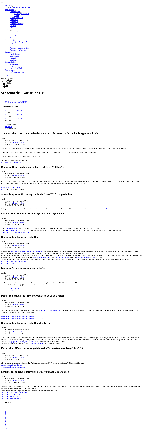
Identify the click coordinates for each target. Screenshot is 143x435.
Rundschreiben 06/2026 (13, 111)
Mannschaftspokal (16, 18)
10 (6, 428)
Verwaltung (9, 40)
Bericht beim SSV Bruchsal (10, 394)
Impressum (9, 70)
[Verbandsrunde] (21, 12)
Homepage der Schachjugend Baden (20, 342)
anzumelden (105, 209)
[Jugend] (11, 30)
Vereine (12, 28)
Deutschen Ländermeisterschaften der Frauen (26, 251)
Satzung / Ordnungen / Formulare (22, 42)
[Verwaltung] (14, 40)
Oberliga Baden (11, 230)
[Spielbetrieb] (15, 10)
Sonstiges (13, 60)
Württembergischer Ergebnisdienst (13, 367)
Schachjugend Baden (62, 257)
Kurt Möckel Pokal (16, 68)
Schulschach (14, 36)
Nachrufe (13, 58)
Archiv (16, 16)
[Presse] (11, 52)
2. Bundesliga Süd (11, 228)
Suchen (3, 78)
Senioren (13, 26)
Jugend (7, 30)
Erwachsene (14, 64)
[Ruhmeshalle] (15, 62)
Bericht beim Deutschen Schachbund (14, 261)
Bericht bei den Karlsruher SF (11, 365)
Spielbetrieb (9, 10)
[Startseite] (13, 6)
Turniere (13, 38)
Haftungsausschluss (17, 72)
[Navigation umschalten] (2, 2)
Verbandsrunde (15, 12)
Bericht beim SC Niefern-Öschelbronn (14, 392)
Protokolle (13, 44)
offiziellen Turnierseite (36, 344)
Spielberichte (14, 56)
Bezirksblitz (14, 20)
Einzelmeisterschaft (16, 24)
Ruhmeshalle (10, 62)
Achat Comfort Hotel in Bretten (49, 310)
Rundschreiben (15, 54)
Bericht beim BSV (7, 263)
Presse (7, 52)
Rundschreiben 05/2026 (13, 115)
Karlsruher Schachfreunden (85, 257)
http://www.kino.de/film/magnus (11, 162)
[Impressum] (14, 70)
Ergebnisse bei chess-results (10, 187)
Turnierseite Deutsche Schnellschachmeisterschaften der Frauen (23, 318)
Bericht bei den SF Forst (9, 396)
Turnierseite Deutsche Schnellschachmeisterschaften (19, 316)
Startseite (8, 6)
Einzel (12, 34)
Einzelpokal (14, 22)
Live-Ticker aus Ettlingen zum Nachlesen (15, 232)
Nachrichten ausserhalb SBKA (21, 8)
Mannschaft (14, 32)
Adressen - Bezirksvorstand (19, 48)
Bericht (3, 189)
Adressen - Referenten (18, 50)
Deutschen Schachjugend (42, 257)
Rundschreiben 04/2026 (13, 119)
